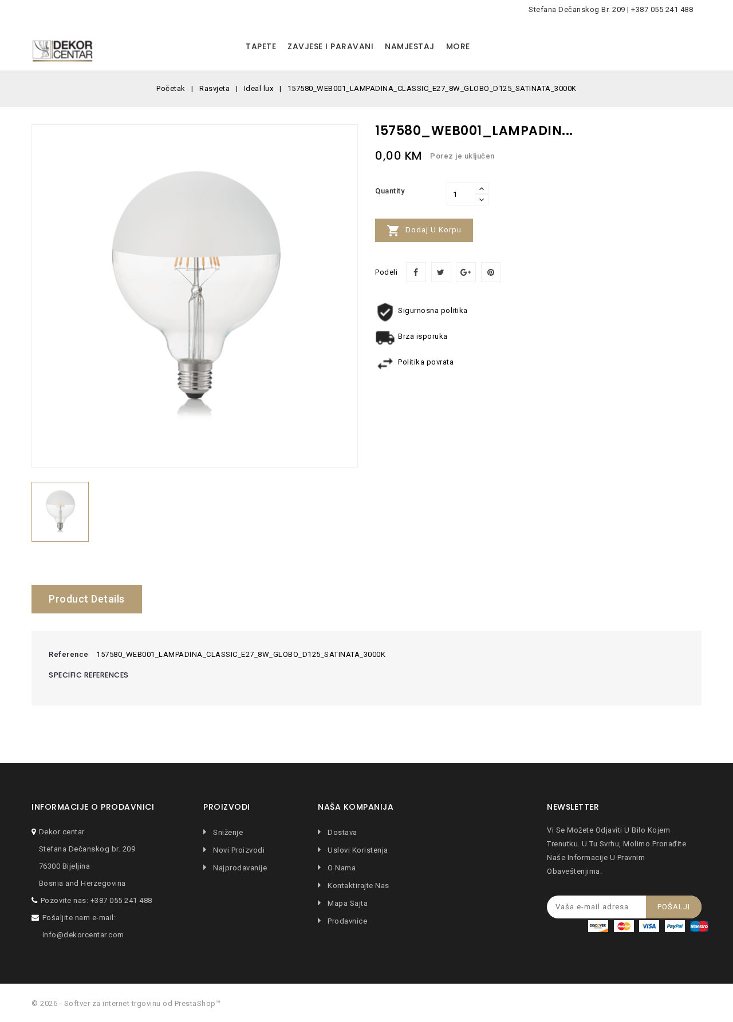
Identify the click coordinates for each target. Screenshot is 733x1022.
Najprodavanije (239, 867)
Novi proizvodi (238, 850)
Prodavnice (346, 921)
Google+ (466, 272)
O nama (341, 867)
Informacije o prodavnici (92, 807)
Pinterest (491, 272)
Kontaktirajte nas (357, 885)
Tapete (261, 46)
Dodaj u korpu (424, 230)
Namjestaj (410, 46)
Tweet (441, 272)
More (458, 46)
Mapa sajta (347, 903)
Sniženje (227, 832)
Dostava (341, 832)
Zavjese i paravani (330, 46)
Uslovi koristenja (357, 850)
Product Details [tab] (87, 599)
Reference (69, 654)
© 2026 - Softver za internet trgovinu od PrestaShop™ (125, 1003)
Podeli (416, 272)
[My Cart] (690, 46)
